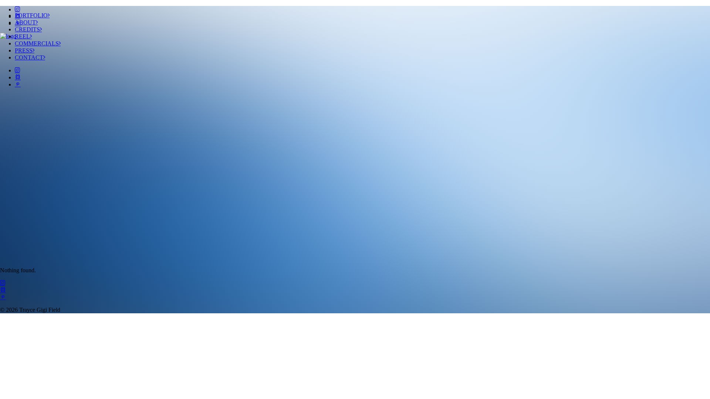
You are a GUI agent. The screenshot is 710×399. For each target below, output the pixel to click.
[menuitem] (362, 9)
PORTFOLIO (31, 15)
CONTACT (29, 57)
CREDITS (27, 29)
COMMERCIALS (37, 43)
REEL (22, 36)
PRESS (24, 50)
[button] (17, 9)
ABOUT (25, 22)
